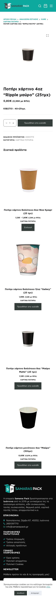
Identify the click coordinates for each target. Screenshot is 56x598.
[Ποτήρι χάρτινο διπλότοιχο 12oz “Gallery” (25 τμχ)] (28, 259)
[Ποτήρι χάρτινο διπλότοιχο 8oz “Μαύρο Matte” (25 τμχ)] (28, 339)
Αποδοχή (20, 593)
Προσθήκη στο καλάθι (35, 123)
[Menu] (51, 5)
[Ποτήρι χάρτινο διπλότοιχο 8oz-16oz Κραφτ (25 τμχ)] (28, 180)
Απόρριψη (35, 593)
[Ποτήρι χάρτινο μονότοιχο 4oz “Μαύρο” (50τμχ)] (28, 418)
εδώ (48, 587)
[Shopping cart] (45, 6)
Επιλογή (28, 227)
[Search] (39, 6)
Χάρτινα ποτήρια (24, 140)
